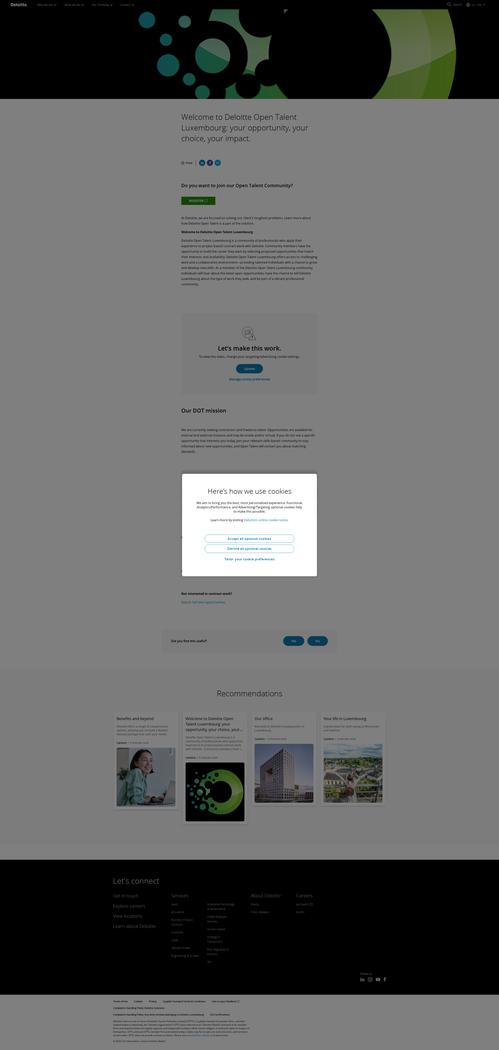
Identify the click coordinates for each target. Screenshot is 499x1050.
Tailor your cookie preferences (250, 559)
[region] (249, 525)
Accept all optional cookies (249, 538)
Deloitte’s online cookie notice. (266, 520)
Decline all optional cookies (249, 549)
